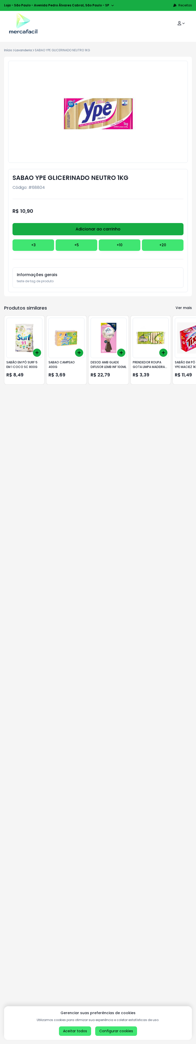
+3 (33, 245)
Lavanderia (23, 50)
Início (8, 50)
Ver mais (184, 307)
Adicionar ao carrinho (98, 229)
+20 (162, 245)
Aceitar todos (75, 1031)
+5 (76, 245)
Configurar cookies (116, 1031)
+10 (119, 245)
